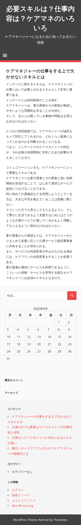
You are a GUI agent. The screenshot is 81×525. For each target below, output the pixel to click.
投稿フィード (21, 495)
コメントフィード (24, 500)
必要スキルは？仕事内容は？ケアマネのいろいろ (40, 18)
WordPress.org (22, 506)
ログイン (18, 490)
